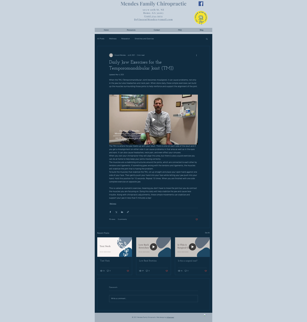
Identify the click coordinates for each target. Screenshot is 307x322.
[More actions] (196, 55)
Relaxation (125, 39)
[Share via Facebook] (110, 212)
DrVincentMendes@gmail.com (153, 19)
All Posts (100, 39)
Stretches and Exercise (144, 39)
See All (207, 233)
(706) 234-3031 (153, 16)
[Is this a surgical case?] (192, 247)
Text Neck (105, 261)
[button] (131, 30)
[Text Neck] (114, 247)
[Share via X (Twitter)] (116, 212)
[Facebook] (201, 3)
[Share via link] (128, 212)
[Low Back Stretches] (153, 247)
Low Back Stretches (148, 261)
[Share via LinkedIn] (122, 212)
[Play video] (153, 120)
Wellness (113, 39)
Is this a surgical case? (187, 261)
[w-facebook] (205, 315)
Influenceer (170, 317)
